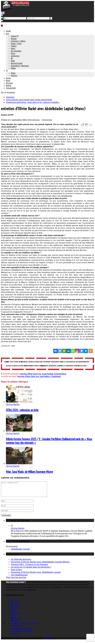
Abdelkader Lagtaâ (20, 549)
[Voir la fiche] (12, 525)
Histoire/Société (16, 63)
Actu (7, 33)
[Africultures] (15, 10)
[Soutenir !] (47, 364)
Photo (13, 53)
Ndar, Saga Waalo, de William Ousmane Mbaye (29, 471)
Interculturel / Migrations (20, 66)
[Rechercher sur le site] (2, 13)
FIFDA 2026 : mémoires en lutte (22, 410)
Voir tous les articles (16, 577)
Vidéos (13, 73)
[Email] (64, 351)
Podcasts (14, 75)
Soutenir (10, 97)
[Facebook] (55, 351)
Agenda (8, 85)
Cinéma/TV (15, 36)
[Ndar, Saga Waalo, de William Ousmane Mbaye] (19, 463)
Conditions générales (21, 628)
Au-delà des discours (21, 559)
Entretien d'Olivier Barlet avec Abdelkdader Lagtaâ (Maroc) (40, 561)
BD (12, 58)
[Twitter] (60, 351)
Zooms (8, 78)
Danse (13, 48)
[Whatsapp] (73, 351)
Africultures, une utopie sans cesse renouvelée (29, 99)
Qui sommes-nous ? (16, 582)
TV (7, 70)
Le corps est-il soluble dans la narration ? (31, 567)
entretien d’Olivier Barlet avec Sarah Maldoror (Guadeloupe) (39, 376)
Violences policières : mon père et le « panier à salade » (33, 102)
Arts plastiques (16, 51)
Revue (8, 80)
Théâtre (13, 46)
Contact (15, 633)
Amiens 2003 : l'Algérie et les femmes (29, 564)
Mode (13, 61)
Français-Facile (11, 88)
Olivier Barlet (12, 404)
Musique (14, 38)
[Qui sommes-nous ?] (2, 21)
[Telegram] (81, 351)
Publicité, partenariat (21, 631)
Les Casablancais (19, 574)
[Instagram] (77, 351)
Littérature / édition (18, 41)
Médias (13, 68)
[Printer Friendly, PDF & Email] (87, 126)
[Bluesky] (86, 351)
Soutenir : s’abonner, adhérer (25, 623)
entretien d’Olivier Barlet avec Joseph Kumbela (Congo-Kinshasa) (43, 374)
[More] (91, 351)
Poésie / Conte (16, 43)
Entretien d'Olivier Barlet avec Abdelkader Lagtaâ (35, 572)
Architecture (15, 56)
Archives (48, 638)
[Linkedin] (68, 351)
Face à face (16, 569)
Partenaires (16, 625)
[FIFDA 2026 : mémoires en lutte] (19, 401)
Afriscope (9, 83)
